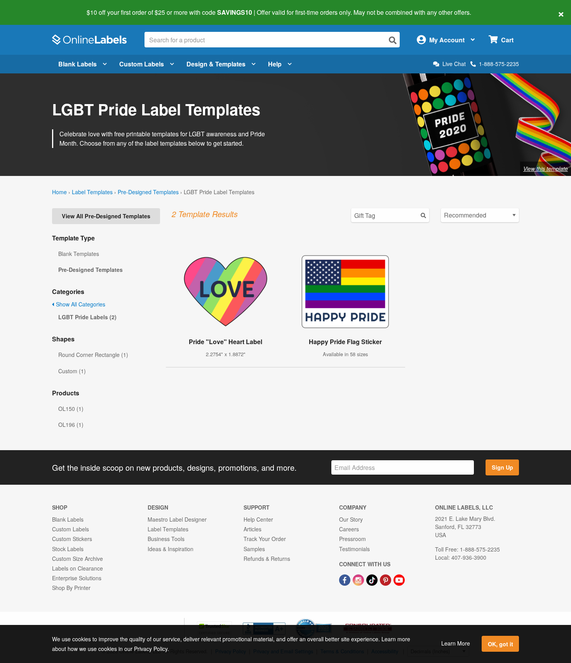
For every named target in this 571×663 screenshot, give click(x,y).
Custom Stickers (72, 539)
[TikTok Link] (372, 579)
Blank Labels (77, 63)
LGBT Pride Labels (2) (87, 317)
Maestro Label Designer (177, 519)
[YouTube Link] (399, 579)
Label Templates (92, 192)
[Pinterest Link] (386, 579)
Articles (252, 529)
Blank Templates (78, 254)
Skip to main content (28, 7)
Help (275, 63)
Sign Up (502, 467)
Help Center (258, 519)
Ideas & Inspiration (170, 549)
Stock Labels (68, 549)
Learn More (455, 643)
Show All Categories (79, 304)
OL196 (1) (71, 424)
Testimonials (354, 549)
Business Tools (166, 539)
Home (59, 192)
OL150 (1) (71, 408)
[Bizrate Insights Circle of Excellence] (329, 619)
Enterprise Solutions (76, 578)
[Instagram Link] (359, 579)
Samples (254, 549)
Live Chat (454, 64)
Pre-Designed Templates (148, 192)
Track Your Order (265, 539)
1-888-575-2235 (499, 64)
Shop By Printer (71, 588)
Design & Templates (215, 63)
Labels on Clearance (77, 568)
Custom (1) (72, 371)
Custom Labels (141, 63)
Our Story (351, 519)
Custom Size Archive (77, 558)
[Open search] (393, 40)
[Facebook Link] (345, 579)
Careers (349, 529)
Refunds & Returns (267, 558)
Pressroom (352, 539)
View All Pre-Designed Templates (106, 216)
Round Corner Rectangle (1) (93, 354)
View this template (545, 168)
